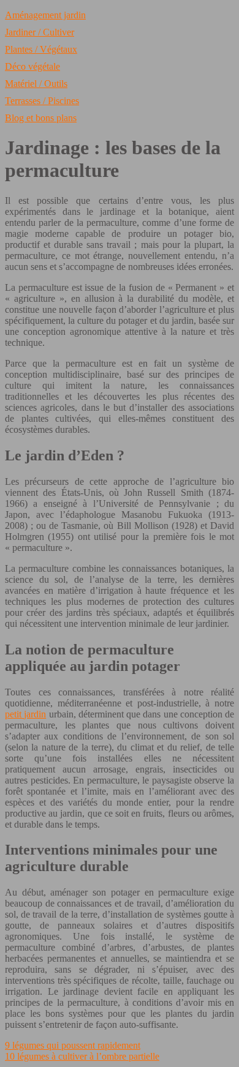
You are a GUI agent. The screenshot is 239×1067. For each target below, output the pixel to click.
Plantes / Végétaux (41, 49)
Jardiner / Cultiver (39, 32)
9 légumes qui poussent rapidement (72, 1045)
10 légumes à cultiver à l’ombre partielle (82, 1056)
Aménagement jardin (45, 15)
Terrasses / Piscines (42, 100)
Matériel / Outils (36, 83)
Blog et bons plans (41, 118)
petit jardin (25, 714)
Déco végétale (32, 66)
